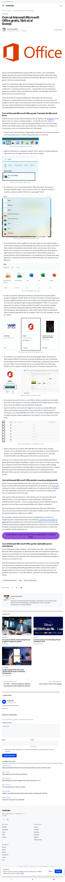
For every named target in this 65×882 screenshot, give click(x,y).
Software (9, 10)
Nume (4, 739)
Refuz (50, 871)
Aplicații (36, 837)
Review (36, 827)
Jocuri (4, 832)
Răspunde (5, 708)
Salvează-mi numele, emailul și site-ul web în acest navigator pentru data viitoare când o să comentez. (29, 750)
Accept (58, 871)
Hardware (36, 832)
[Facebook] (3, 819)
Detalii (22, 873)
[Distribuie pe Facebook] (12, 588)
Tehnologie (5, 829)
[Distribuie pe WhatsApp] (21, 588)
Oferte (4, 849)
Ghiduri (4, 852)
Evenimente (5, 855)
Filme (3, 834)
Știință (4, 837)
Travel (4, 857)
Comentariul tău (7, 722)
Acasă (3, 10)
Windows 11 (50, 118)
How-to (4, 847)
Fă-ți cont (55, 486)
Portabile (36, 829)
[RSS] (7, 819)
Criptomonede (38, 839)
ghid (20, 580)
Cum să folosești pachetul (10, 580)
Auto (3, 860)
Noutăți (4, 827)
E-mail (32, 739)
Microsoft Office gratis (30, 580)
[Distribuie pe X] (17, 588)
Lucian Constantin (12, 29)
